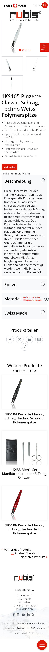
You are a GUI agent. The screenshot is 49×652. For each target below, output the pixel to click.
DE (35, 5)
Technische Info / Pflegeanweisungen (32, 298)
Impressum (10, 628)
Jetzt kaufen (9, 167)
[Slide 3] (29, 50)
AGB (33, 628)
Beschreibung (17, 181)
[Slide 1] (20, 50)
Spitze (10, 284)
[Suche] (44, 5)
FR (39, 5)
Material (12, 298)
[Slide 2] (26, 50)
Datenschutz (23, 628)
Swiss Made (15, 313)
